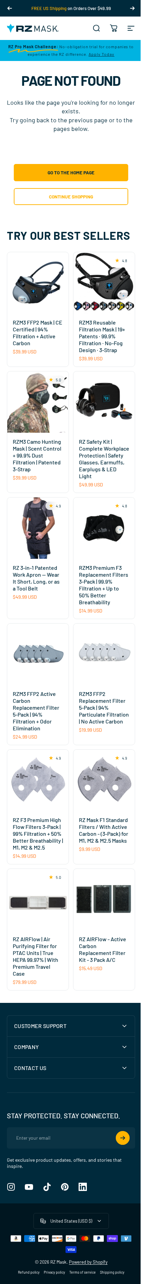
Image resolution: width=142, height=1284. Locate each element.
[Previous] (9, 8)
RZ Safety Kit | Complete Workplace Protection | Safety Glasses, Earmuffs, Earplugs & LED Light (104, 458)
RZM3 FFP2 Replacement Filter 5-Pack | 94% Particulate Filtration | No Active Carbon (104, 707)
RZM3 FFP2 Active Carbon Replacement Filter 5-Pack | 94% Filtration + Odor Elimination (36, 710)
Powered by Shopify (85, 1278)
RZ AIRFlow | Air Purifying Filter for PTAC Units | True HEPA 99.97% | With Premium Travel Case (35, 956)
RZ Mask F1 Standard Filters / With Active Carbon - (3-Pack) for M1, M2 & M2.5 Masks (103, 830)
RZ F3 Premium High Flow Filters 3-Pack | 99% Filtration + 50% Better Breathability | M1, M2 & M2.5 (38, 833)
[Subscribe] (117, 1154)
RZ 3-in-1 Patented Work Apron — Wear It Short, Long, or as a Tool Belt (36, 578)
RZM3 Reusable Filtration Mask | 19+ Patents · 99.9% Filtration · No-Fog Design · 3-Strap (102, 336)
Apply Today (101, 54)
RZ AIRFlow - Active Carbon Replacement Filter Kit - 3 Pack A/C (102, 949)
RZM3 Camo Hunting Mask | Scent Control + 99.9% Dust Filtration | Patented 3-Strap (37, 455)
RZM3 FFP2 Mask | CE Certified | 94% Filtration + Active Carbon (37, 332)
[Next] (132, 8)
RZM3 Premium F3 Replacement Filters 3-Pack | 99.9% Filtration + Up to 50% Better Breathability (103, 584)
